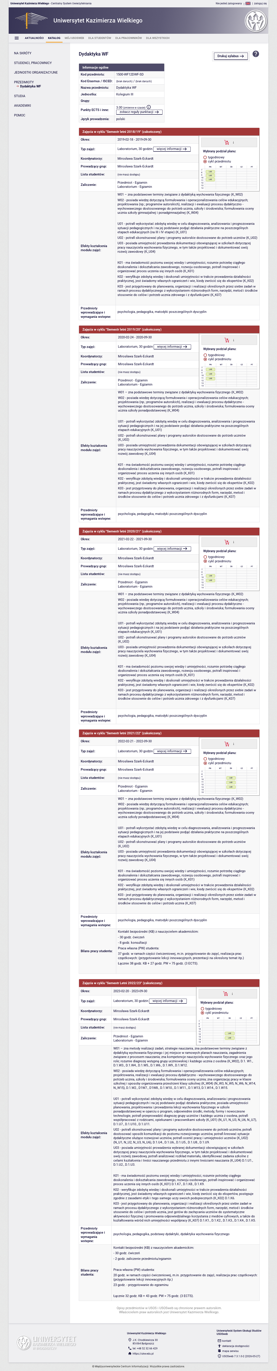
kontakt (226, 1340)
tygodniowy (215, 157)
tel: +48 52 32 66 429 (145, 1348)
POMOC (19, 115)
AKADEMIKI (22, 106)
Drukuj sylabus (228, 56)
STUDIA (19, 96)
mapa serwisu (230, 1351)
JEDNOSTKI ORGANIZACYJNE (36, 72)
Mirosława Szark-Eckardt (135, 159)
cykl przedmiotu (219, 161)
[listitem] (34, 38)
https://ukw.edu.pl (143, 1353)
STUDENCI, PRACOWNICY (33, 63)
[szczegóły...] (233, 142)
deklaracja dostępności (235, 1346)
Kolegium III (124, 94)
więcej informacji (169, 149)
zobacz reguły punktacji (136, 112)
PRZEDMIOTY (24, 82)
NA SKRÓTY (22, 53)
